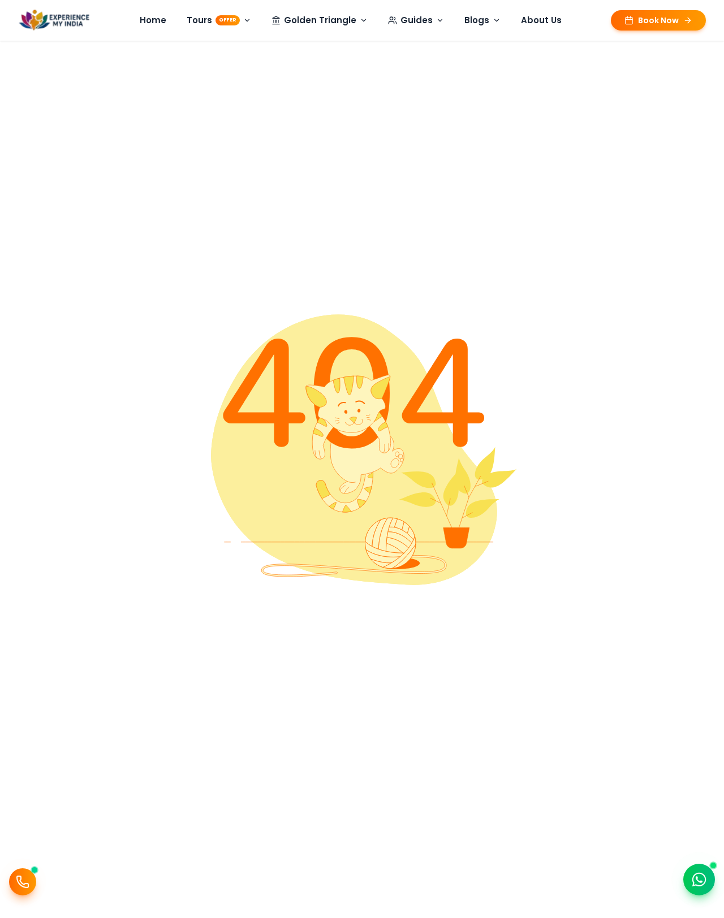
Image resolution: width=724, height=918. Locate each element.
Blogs (476, 20)
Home (153, 20)
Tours (211, 20)
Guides (416, 20)
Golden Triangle (320, 20)
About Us (541, 20)
